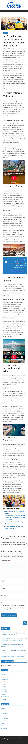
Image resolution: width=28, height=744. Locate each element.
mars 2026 (3, 674)
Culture (3, 711)
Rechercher (25, 623)
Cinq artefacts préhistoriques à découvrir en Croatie (14, 537)
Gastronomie (4, 716)
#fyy (25, 265)
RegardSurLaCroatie (15, 738)
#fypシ (17, 265)
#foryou (22, 265)
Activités (3, 708)
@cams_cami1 (21, 260)
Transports (4, 728)
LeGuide (13, 48)
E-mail (3, 588)
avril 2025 (3, 687)
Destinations (4, 713)
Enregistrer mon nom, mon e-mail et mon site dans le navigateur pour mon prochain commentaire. (13, 608)
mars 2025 (3, 689)
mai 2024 (3, 694)
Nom (3, 581)
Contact (9, 739)
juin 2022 (3, 699)
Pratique (3, 725)
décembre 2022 (5, 696)
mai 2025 (3, 684)
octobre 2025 (4, 679)
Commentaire (5, 560)
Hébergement (4, 718)
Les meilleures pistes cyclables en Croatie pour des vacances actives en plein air (15, 518)
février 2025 (4, 691)
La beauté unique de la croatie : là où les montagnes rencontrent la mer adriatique (13, 543)
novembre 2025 (5, 677)
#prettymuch (21, 263)
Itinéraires (5, 32)
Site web (3, 595)
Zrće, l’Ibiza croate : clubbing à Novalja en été (12, 656)
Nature (3, 723)
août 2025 (3, 682)
